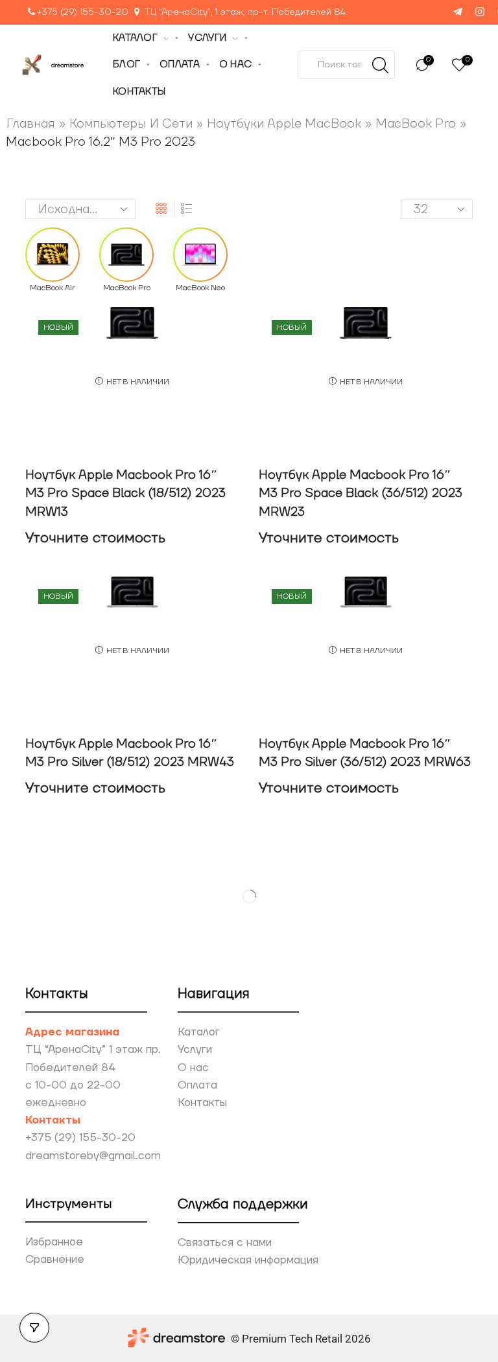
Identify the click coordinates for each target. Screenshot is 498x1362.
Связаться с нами (225, 1243)
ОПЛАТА (180, 64)
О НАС (235, 64)
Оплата (197, 1085)
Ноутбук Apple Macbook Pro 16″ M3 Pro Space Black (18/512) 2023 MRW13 (125, 493)
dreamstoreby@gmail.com (93, 1156)
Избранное (54, 1242)
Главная (30, 124)
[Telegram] (457, 12)
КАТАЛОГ (135, 38)
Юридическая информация (248, 1260)
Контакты (202, 1103)
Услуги (195, 1050)
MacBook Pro (415, 124)
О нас (193, 1068)
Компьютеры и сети (131, 124)
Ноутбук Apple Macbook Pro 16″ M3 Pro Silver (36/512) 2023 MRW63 (365, 753)
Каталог (199, 1032)
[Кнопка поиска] (380, 64)
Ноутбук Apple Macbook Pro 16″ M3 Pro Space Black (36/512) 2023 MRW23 (360, 493)
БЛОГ (126, 64)
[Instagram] (479, 12)
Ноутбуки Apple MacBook (284, 124)
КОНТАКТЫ (139, 92)
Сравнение (54, 1259)
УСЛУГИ (207, 38)
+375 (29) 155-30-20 (82, 12)
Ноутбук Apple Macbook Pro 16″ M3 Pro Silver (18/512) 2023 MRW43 (129, 753)
